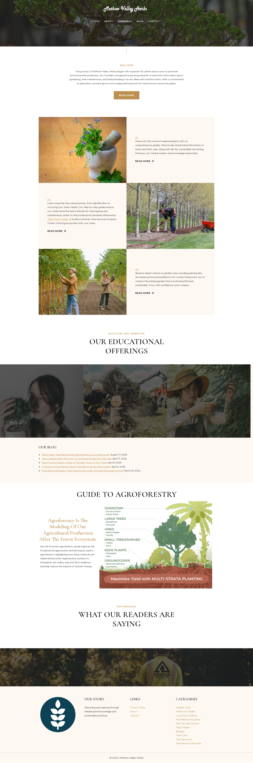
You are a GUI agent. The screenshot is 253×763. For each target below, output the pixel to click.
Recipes (180, 731)
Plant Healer (183, 727)
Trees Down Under (57, 219)
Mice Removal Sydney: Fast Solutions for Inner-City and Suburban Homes (82, 470)
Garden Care (183, 707)
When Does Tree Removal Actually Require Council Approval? (76, 454)
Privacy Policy (137, 707)
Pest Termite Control (187, 723)
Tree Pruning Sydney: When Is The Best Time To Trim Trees (74, 462)
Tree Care (181, 735)
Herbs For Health (185, 711)
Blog (140, 21)
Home (96, 21)
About (108, 21)
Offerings (125, 21)
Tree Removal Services (188, 743)
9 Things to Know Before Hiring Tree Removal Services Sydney (76, 466)
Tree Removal (183, 739)
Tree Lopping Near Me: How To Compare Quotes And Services (77, 458)
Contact (154, 21)
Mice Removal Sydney (188, 719)
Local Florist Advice (186, 715)
